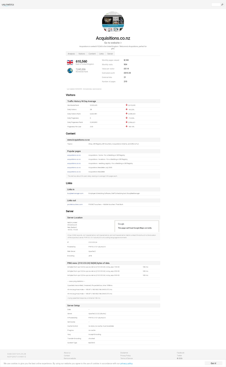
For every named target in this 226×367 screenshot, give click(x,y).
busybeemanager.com (75, 193)
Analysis (71, 54)
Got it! (213, 363)
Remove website (70, 358)
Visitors (82, 54)
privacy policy (126, 363)
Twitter (179, 356)
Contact (67, 356)
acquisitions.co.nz (74, 155)
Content (92, 54)
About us (67, 353)
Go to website (112, 42)
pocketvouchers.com (75, 204)
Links (101, 54)
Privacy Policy (125, 356)
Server (110, 54)
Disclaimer (124, 353)
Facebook (180, 353)
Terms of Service (126, 358)
